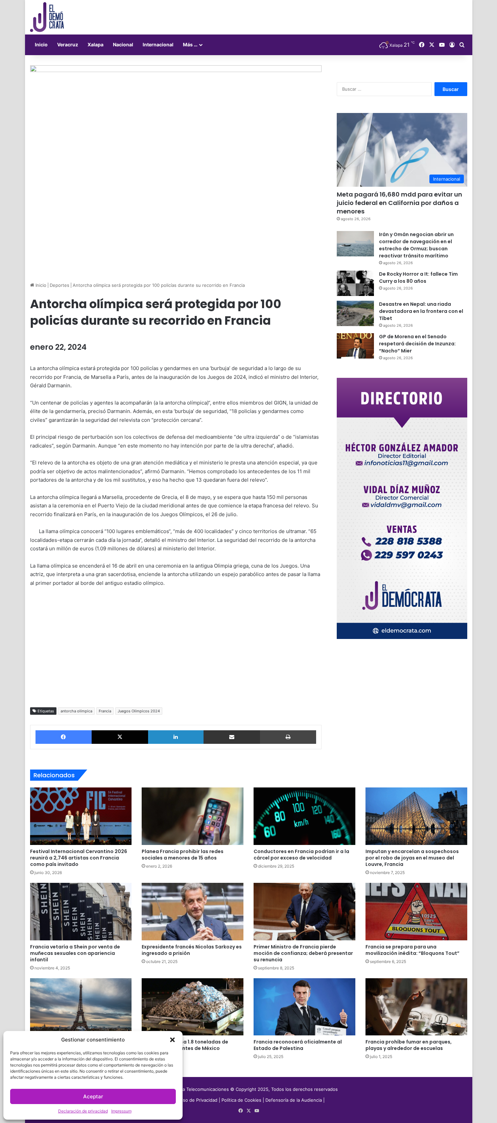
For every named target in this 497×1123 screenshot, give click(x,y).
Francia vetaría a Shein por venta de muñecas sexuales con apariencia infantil (75, 953)
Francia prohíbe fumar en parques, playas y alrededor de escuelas (408, 1045)
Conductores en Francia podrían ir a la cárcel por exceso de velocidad (301, 854)
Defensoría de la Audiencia (293, 1100)
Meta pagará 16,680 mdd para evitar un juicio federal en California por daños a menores (399, 202)
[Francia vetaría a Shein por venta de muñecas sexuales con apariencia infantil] (81, 911)
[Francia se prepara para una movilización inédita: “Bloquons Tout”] (416, 911)
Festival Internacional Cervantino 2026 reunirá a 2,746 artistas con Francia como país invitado (78, 858)
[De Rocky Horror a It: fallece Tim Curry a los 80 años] (355, 283)
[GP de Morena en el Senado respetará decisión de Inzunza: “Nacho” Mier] (355, 346)
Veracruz (67, 44)
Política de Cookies (241, 1100)
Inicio (41, 44)
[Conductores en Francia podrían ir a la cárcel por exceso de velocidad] (304, 816)
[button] (172, 1039)
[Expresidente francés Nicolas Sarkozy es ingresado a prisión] (192, 911)
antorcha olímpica (76, 711)
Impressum (121, 1111)
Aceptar (93, 1096)
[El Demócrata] (47, 17)
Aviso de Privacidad (198, 1100)
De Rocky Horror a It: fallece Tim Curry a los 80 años (418, 277)
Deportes (59, 285)
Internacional (158, 44)
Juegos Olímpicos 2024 (139, 711)
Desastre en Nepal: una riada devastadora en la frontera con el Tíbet (421, 311)
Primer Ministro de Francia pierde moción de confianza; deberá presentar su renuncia (303, 953)
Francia (105, 711)
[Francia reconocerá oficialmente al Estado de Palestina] (304, 1007)
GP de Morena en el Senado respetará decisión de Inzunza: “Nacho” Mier (417, 343)
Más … (190, 44)
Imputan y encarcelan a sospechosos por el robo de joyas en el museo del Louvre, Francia (412, 858)
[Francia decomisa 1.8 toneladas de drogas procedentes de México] (192, 1007)
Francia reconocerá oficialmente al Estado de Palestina (298, 1045)
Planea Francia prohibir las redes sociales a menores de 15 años (182, 854)
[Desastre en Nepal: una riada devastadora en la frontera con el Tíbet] (355, 313)
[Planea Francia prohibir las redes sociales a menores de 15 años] (192, 816)
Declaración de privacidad (83, 1111)
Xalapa (95, 44)
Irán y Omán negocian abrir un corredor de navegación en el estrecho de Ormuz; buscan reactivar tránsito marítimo (416, 245)
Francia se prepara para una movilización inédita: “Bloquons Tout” (412, 950)
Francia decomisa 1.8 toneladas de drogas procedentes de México (185, 1045)
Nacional (123, 44)
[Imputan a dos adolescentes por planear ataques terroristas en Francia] (81, 1007)
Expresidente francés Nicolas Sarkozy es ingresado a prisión (192, 950)
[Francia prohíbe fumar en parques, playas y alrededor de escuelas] (416, 1007)
